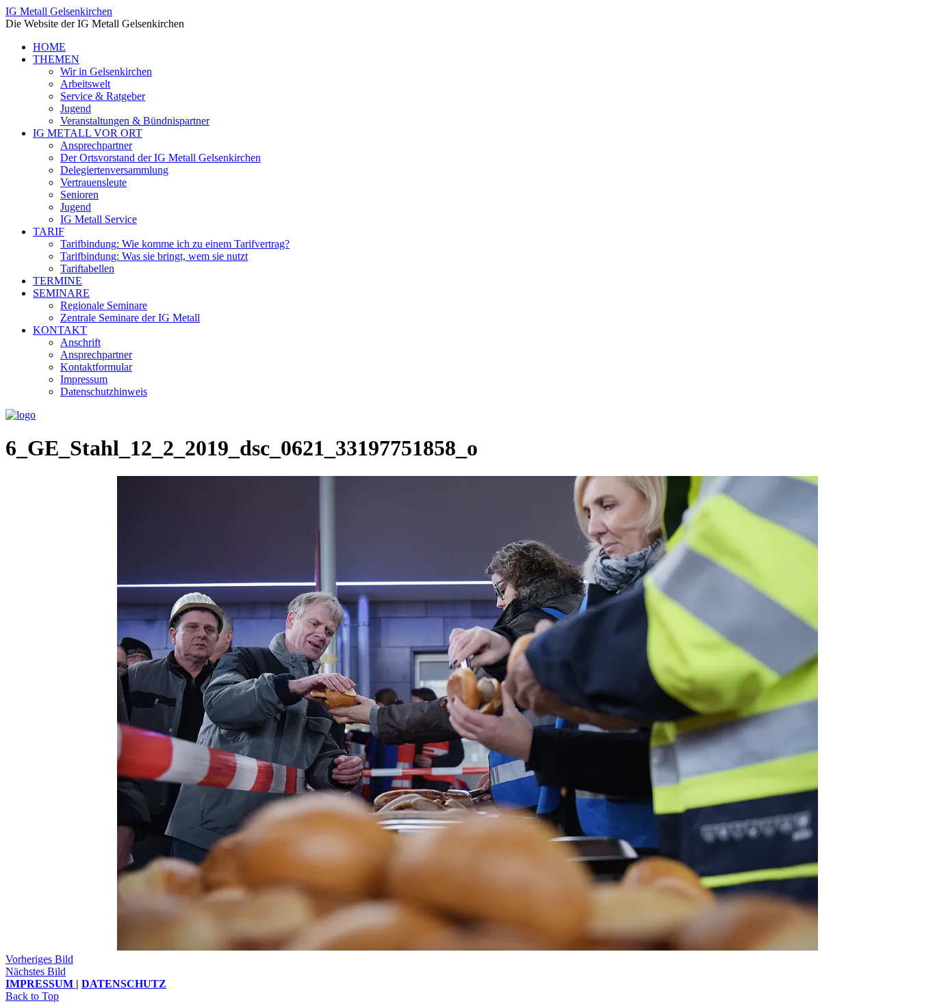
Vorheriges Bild (39, 959)
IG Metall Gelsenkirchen (58, 11)
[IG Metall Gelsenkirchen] (20, 415)
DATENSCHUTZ (123, 984)
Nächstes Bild (35, 971)
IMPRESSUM (40, 984)
